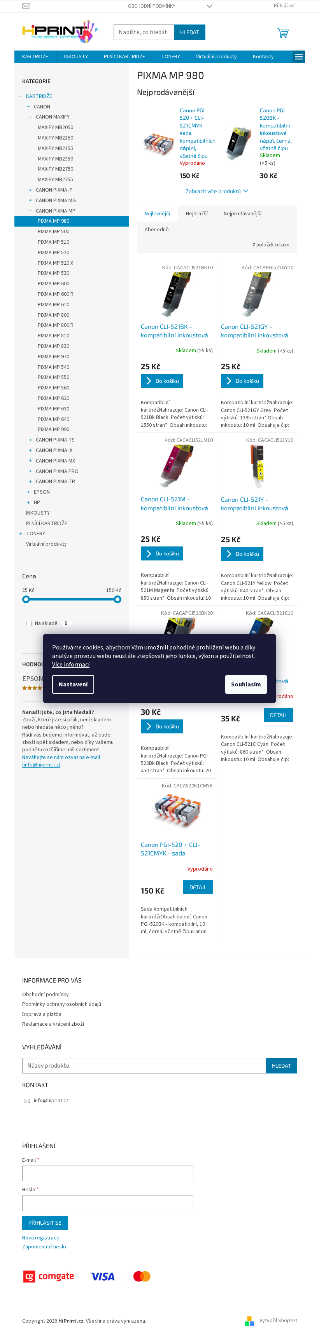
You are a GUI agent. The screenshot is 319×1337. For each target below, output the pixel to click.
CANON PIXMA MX (55, 461)
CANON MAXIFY (53, 117)
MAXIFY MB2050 (55, 127)
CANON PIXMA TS (55, 440)
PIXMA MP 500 (53, 232)
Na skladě (51, 623)
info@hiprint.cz (51, 1101)
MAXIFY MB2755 (55, 179)
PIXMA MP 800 (53, 315)
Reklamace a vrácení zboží (53, 1024)
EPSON (42, 492)
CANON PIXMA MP (55, 211)
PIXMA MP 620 (53, 398)
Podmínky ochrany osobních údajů (61, 1004)
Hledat (189, 32)
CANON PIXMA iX (54, 450)
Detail (278, 715)
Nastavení (73, 684)
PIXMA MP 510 (53, 242)
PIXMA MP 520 (53, 253)
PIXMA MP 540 (53, 367)
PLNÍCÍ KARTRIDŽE (46, 523)
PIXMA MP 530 (53, 273)
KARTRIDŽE (39, 96)
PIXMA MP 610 (53, 305)
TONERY (35, 534)
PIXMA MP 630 (53, 409)
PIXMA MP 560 (53, 388)
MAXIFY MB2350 (55, 159)
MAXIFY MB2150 (55, 138)
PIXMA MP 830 (53, 346)
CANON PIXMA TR (55, 481)
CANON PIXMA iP (54, 190)
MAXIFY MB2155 (55, 148)
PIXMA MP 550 (53, 377)
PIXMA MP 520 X (55, 263)
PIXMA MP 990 (53, 429)
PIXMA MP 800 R (56, 325)
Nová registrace (41, 1238)
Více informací (70, 664)
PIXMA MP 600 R (56, 294)
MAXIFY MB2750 (55, 169)
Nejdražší (197, 214)
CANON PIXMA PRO (57, 471)
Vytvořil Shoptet (278, 1321)
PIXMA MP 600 (53, 284)
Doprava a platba (41, 1014)
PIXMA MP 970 (53, 357)
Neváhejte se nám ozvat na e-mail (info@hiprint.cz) (61, 761)
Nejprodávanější (242, 214)
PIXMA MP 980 (53, 221)
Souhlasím (246, 684)
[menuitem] (35, 57)
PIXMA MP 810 (53, 336)
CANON (42, 107)
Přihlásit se (44, 1222)
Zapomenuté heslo (44, 1247)
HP (37, 502)
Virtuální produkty (46, 544)
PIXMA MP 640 (53, 419)
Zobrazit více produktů (213, 191)
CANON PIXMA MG (56, 200)
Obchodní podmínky (151, 6)
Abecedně (157, 230)
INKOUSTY (38, 513)
